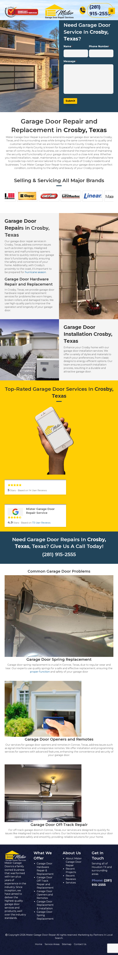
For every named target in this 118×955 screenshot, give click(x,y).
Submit (70, 100)
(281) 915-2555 (59, 554)
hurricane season (35, 272)
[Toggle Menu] (111, 11)
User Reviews (41, 522)
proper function (40, 671)
